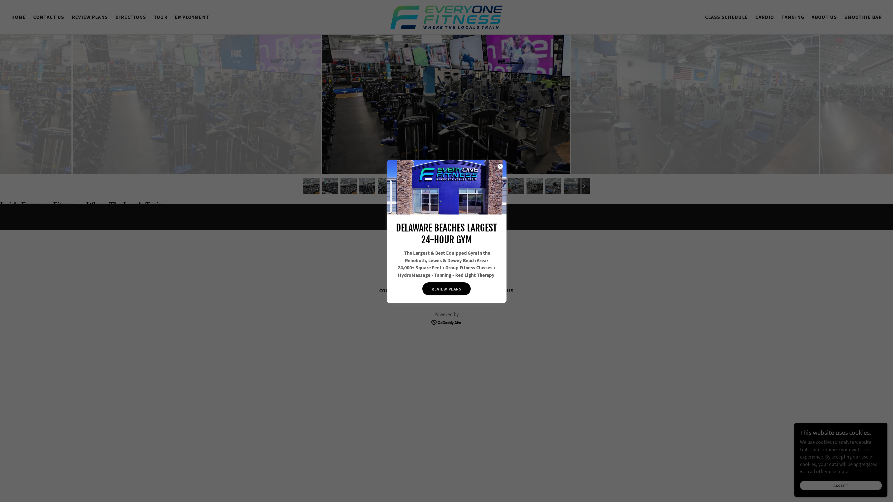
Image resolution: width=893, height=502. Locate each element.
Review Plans (447, 289)
